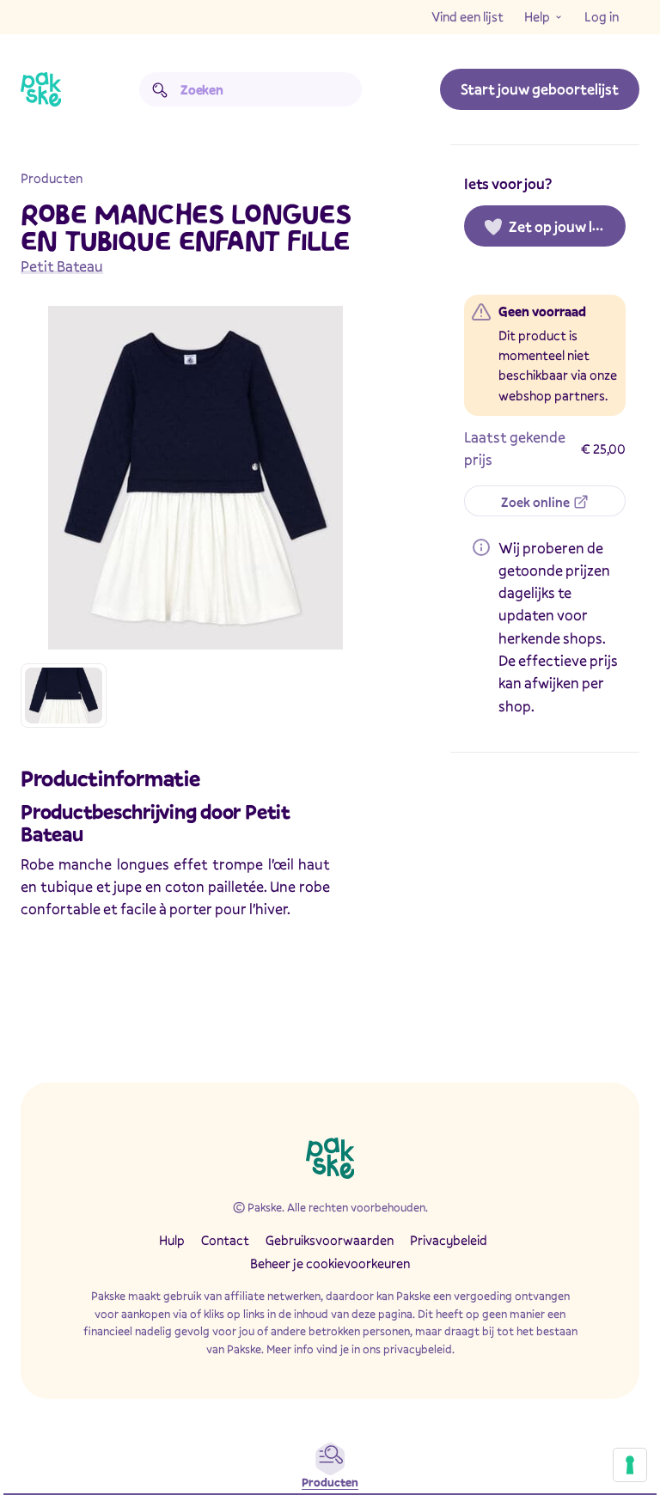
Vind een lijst (467, 16)
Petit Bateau (62, 266)
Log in (601, 16)
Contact (225, 1239)
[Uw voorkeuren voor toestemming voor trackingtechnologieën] (630, 1465)
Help (537, 16)
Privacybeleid (448, 1239)
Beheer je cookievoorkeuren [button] (330, 1263)
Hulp (172, 1239)
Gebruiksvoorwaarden (330, 1239)
